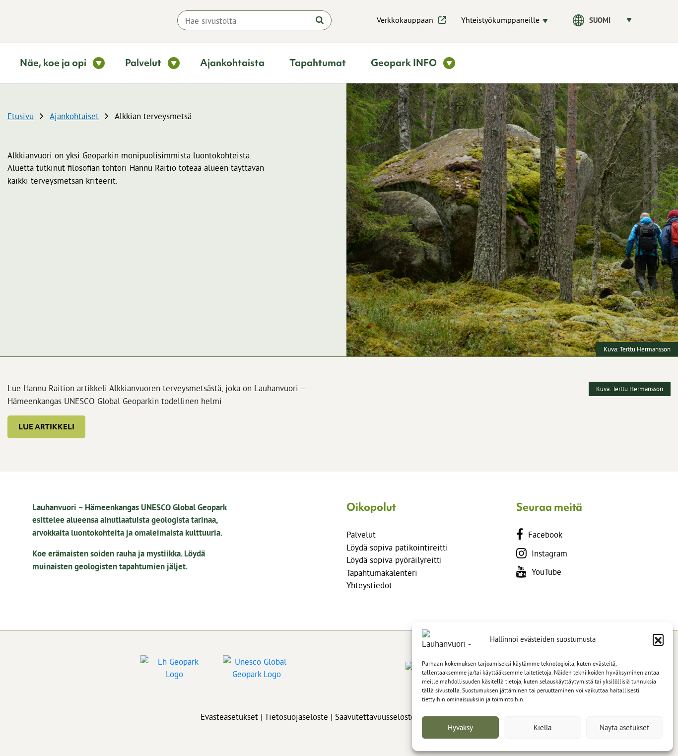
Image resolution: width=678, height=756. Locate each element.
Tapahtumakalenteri (381, 572)
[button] (658, 639)
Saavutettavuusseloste (375, 716)
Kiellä (542, 727)
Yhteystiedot (369, 585)
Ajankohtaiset (74, 116)
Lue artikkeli (46, 426)
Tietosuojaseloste (296, 716)
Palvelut (361, 534)
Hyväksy (460, 727)
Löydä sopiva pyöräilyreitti (394, 559)
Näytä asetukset (624, 727)
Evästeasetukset (229, 716)
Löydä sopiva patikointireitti (397, 547)
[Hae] (320, 20)
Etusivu (20, 116)
